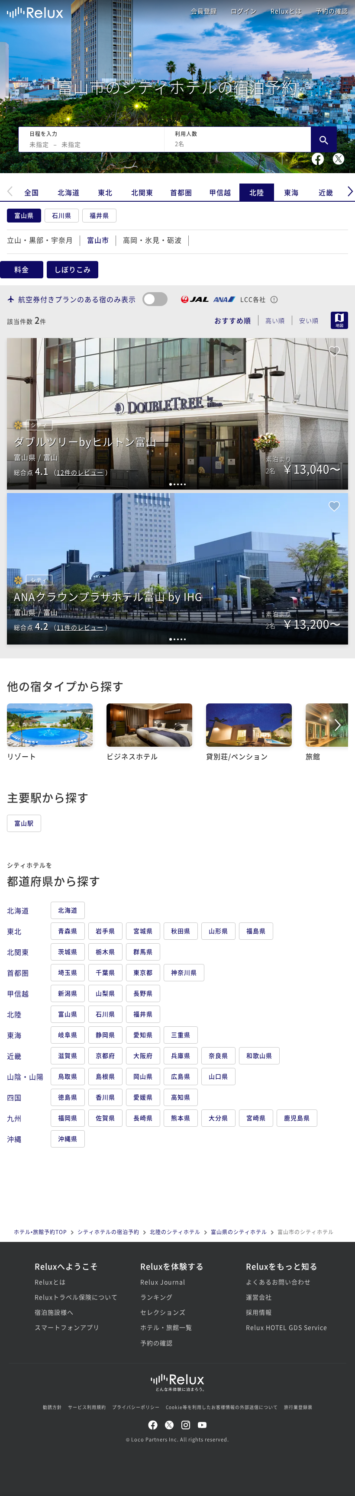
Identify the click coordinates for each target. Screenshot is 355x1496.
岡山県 (143, 1076)
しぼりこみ (72, 269)
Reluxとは (286, 10)
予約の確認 (332, 10)
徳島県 (67, 1097)
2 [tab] (174, 484)
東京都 (143, 972)
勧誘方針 (52, 1407)
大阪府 (143, 1055)
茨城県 (67, 951)
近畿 (326, 192)
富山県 (24, 215)
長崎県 (143, 1117)
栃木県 (105, 951)
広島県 (180, 1076)
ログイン (244, 10)
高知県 (180, 1097)
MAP (339, 320)
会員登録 (204, 10)
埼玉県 (67, 972)
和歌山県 (259, 1055)
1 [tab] (170, 484)
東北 (105, 192)
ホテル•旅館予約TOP (40, 1231)
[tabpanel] (177, 414)
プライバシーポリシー (136, 1407)
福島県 (256, 930)
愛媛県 (143, 1097)
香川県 (105, 1097)
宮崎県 (256, 1117)
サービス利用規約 (87, 1407)
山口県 (218, 1076)
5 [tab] (185, 484)
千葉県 (105, 972)
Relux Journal (162, 1281)
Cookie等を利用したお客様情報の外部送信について (222, 1407)
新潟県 (67, 993)
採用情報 (259, 1312)
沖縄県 (67, 1138)
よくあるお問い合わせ (278, 1281)
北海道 (69, 192)
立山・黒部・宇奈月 (40, 240)
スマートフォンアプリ (67, 1327)
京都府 (105, 1055)
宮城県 (143, 930)
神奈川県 (184, 972)
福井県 (99, 215)
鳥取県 (67, 1076)
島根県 (105, 1076)
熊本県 (180, 1117)
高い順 (275, 320)
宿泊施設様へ (54, 1312)
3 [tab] (178, 484)
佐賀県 (105, 1117)
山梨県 (105, 993)
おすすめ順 (232, 320)
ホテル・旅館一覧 (166, 1327)
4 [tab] (181, 484)
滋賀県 (67, 1055)
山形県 (218, 930)
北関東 (142, 192)
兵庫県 (180, 1055)
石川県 (61, 215)
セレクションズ (163, 1312)
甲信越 (220, 192)
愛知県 (143, 1034)
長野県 (143, 993)
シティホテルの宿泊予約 (108, 1231)
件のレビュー (80, 472)
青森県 (67, 930)
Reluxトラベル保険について (72, 1297)
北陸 (256, 192)
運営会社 (259, 1297)
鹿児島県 (297, 1117)
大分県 (218, 1117)
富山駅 (24, 823)
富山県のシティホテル (239, 1231)
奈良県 (218, 1055)
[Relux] (35, 10)
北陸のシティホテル (175, 1231)
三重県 (180, 1034)
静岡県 (105, 1034)
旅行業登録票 (298, 1407)
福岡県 (67, 1117)
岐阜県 (67, 1034)
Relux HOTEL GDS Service (283, 1327)
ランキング (156, 1297)
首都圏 (181, 192)
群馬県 (143, 951)
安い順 (309, 320)
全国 (31, 192)
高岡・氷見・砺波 (152, 240)
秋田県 (180, 930)
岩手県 (105, 930)
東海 (291, 192)
